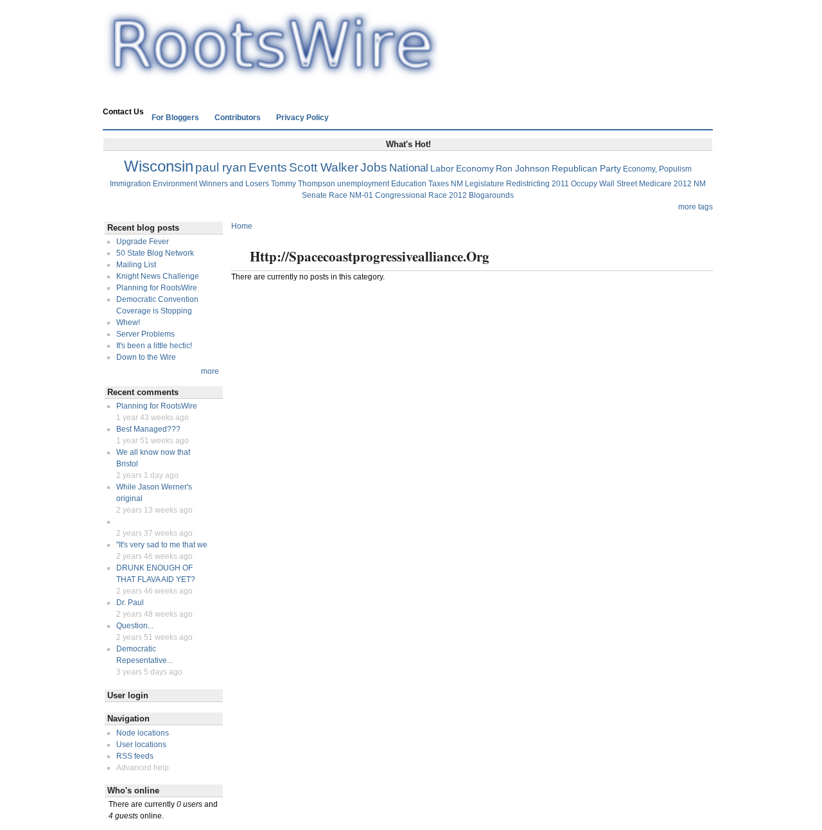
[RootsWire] (270, 74)
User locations (141, 744)
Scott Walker (323, 167)
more (210, 371)
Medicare (655, 183)
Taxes (438, 183)
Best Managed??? (148, 429)
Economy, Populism (657, 168)
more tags (695, 206)
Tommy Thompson (303, 183)
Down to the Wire (146, 357)
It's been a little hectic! (154, 345)
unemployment (363, 183)
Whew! (128, 322)
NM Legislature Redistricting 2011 (510, 183)
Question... (134, 625)
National (408, 168)
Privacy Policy (302, 117)
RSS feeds (134, 756)
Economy (475, 168)
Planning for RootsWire (156, 287)
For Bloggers (175, 117)
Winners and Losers (234, 183)
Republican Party (586, 168)
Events (268, 167)
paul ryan (221, 167)
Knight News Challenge (157, 276)
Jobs (373, 167)
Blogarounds (491, 195)
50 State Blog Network (155, 253)
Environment (175, 183)
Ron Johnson (523, 168)
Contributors (237, 117)
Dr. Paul (130, 602)
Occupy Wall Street (604, 183)
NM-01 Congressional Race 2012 (408, 195)
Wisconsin (158, 166)
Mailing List (136, 264)
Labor (442, 168)
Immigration (130, 183)
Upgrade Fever (142, 241)
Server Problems (145, 334)
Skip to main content (407, 5)
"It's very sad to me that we (161, 544)
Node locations (142, 732)
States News (253, 94)
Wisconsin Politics (181, 94)
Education (408, 183)
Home (121, 94)
